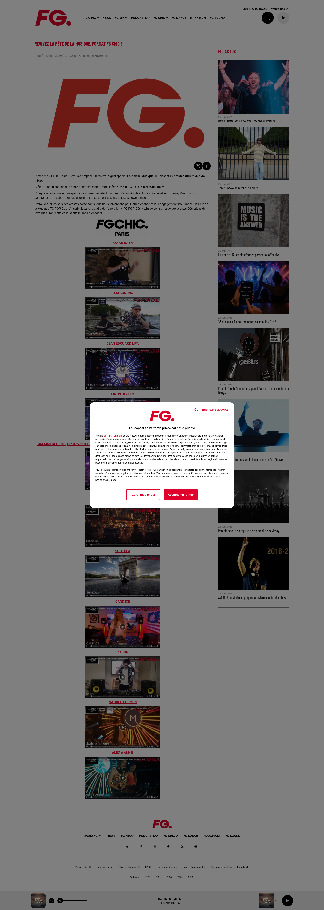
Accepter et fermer (181, 494)
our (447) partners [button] (113, 435)
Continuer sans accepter (212, 409)
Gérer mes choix (143, 494)
